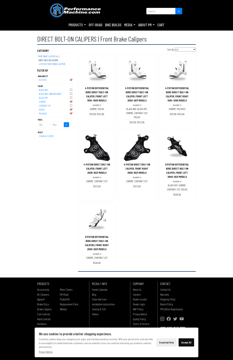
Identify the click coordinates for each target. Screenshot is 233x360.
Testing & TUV (99, 309)
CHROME (42, 101)
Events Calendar (100, 289)
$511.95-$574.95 (96, 114)
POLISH (42, 109)
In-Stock (43, 79)
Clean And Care (99, 299)
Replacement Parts (69, 304)
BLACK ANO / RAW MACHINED (50, 93)
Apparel (41, 299)
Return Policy (166, 304)
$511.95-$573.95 (136, 122)
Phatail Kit (65, 299)
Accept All (186, 342)
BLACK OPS (43, 97)
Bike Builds (113, 25)
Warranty (164, 294)
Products (76, 25)
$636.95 (177, 194)
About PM (145, 25)
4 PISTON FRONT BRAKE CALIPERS (52, 64)
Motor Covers (66, 289)
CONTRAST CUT (45, 105)
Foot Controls (43, 314)
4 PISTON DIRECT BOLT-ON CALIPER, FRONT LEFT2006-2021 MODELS (97, 168)
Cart (160, 25)
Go (179, 11)
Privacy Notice (140, 314)
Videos (95, 314)
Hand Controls (44, 319)
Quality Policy (139, 319)
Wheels (63, 309)
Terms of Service (141, 324)
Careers (137, 294)
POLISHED (43, 113)
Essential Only (166, 342)
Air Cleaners (43, 294)
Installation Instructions (103, 304)
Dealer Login (139, 304)
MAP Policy (138, 309)
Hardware (41, 324)
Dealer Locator (140, 299)
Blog (94, 294)
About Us (137, 289)
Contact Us (165, 289)
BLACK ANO (43, 89)
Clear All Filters (46, 136)
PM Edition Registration (171, 309)
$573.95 (97, 186)
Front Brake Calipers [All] (49, 56)
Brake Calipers (44, 309)
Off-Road (95, 25)
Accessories (43, 289)
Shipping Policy (167, 299)
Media (128, 25)
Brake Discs (43, 304)
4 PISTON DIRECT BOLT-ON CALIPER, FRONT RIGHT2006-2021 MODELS (137, 168)
